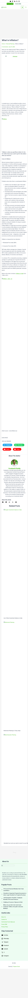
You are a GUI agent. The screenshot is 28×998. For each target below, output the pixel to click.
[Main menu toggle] (22, 7)
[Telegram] (16, 502)
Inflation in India (19, 273)
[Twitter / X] (17, 1)
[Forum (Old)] (4, 924)
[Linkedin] (14, 1)
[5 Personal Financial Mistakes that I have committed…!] (14, 889)
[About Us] (3, 917)
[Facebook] (12, 1)
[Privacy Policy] (4, 927)
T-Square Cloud (16, 966)
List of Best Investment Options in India (13, 618)
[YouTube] (10, 1)
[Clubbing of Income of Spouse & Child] (11, 902)
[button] (10, 4)
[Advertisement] (14, 24)
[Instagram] (19, 1)
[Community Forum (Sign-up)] (8, 922)
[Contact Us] (4, 919)
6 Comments (5, 46)
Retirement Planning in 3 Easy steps (12, 730)
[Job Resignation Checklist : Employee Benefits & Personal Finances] (14, 898)
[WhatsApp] (9, 502)
